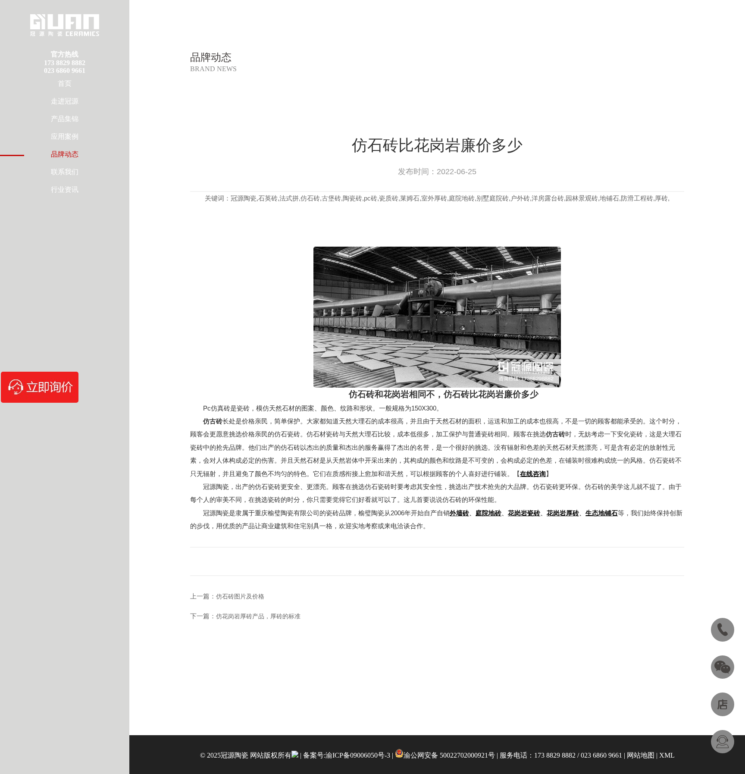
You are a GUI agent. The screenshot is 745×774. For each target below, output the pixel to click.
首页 (65, 83)
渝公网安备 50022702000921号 (449, 755)
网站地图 (640, 755)
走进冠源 (64, 101)
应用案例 (64, 136)
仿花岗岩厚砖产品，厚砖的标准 (258, 616)
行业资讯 (64, 189)
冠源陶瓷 (216, 486)
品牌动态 (64, 154)
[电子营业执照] (294, 755)
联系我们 (64, 171)
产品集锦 (64, 118)
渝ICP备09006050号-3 (358, 755)
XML (667, 755)
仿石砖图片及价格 (240, 596)
